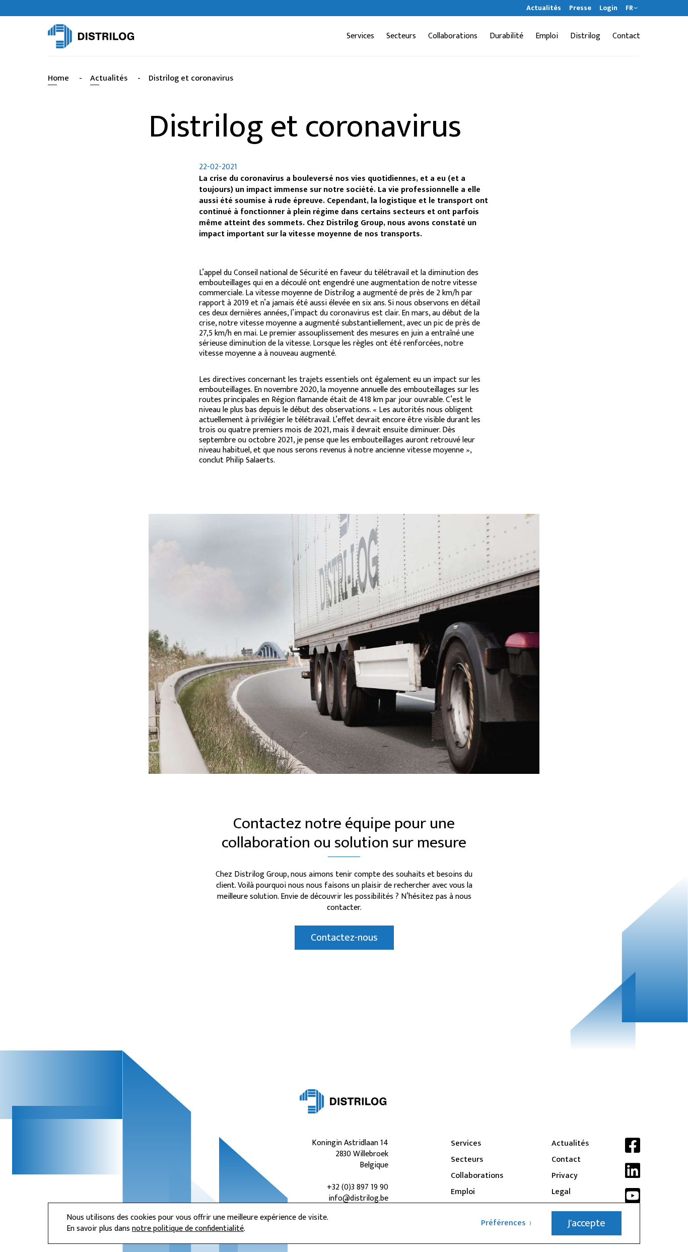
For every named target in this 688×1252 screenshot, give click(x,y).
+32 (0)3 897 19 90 (357, 1187)
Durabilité (506, 36)
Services (360, 36)
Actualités (543, 8)
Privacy (565, 1176)
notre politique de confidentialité (188, 1228)
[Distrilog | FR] (91, 36)
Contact (626, 36)
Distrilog (585, 36)
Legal (561, 1192)
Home (58, 78)
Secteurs (401, 36)
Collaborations (452, 36)
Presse (580, 8)
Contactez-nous (344, 937)
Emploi (546, 36)
